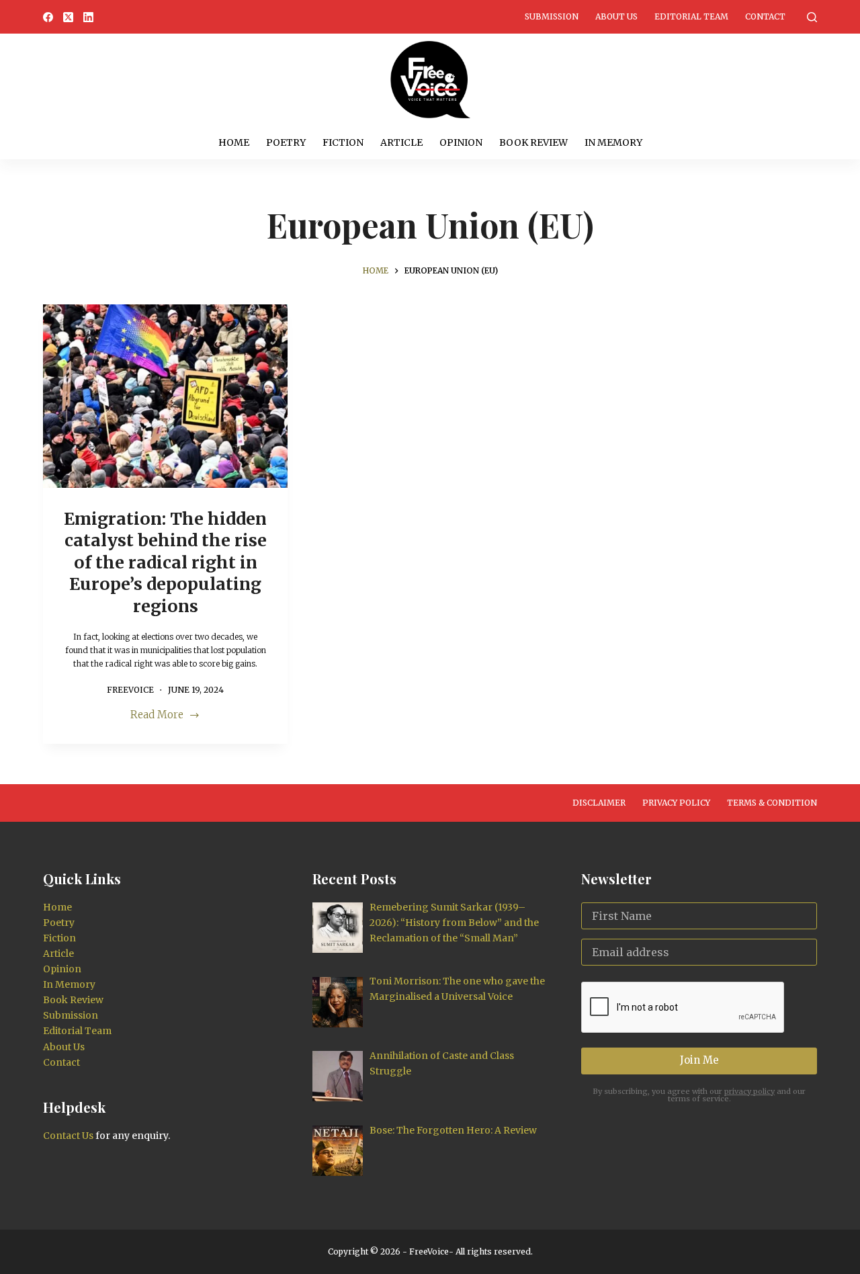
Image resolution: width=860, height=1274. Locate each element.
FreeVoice (428, 1251)
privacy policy (749, 1091)
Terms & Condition (772, 803)
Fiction (342, 142)
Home (233, 142)
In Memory (613, 142)
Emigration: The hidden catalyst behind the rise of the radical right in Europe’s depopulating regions (165, 562)
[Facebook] (48, 17)
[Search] (812, 17)
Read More (163, 716)
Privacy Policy (676, 803)
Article (401, 142)
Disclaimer (599, 803)
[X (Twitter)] (68, 17)
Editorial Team (691, 16)
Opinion (460, 142)
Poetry (286, 142)
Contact (765, 16)
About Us (616, 16)
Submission (551, 16)
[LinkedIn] (88, 17)
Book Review (533, 142)
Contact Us (68, 1136)
